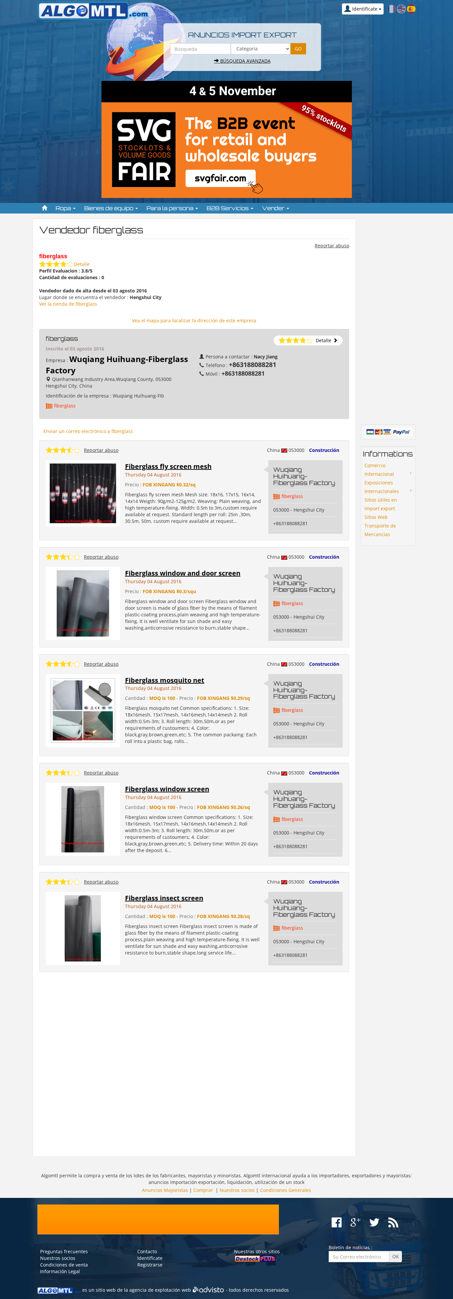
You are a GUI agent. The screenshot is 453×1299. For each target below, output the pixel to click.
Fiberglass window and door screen (182, 573)
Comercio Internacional (379, 469)
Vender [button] (274, 208)
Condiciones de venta (64, 1265)
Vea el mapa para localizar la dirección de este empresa (194, 320)
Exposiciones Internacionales (381, 486)
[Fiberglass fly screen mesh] (83, 493)
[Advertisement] (194, 1064)
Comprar (203, 1190)
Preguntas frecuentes (64, 1251)
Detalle (82, 264)
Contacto (147, 1251)
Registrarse (149, 1265)
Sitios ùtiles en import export (380, 504)
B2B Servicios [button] (228, 208)
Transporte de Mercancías (380, 530)
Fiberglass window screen (167, 788)
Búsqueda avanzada (245, 61)
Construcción (324, 450)
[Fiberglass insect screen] (83, 928)
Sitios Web (376, 517)
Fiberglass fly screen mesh (168, 466)
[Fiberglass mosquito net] (83, 710)
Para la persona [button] (171, 208)
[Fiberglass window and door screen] (83, 603)
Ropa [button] (64, 208)
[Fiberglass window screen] (82, 819)
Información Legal (60, 1271)
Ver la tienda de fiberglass (68, 304)
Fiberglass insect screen (164, 898)
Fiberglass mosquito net (164, 680)
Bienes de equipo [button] (109, 208)
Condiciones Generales (285, 1190)
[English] (401, 8)
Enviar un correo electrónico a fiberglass (88, 431)
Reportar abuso (332, 245)
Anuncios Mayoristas (165, 1190)
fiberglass (65, 405)
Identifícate (149, 1258)
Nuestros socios (237, 1190)
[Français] (391, 8)
